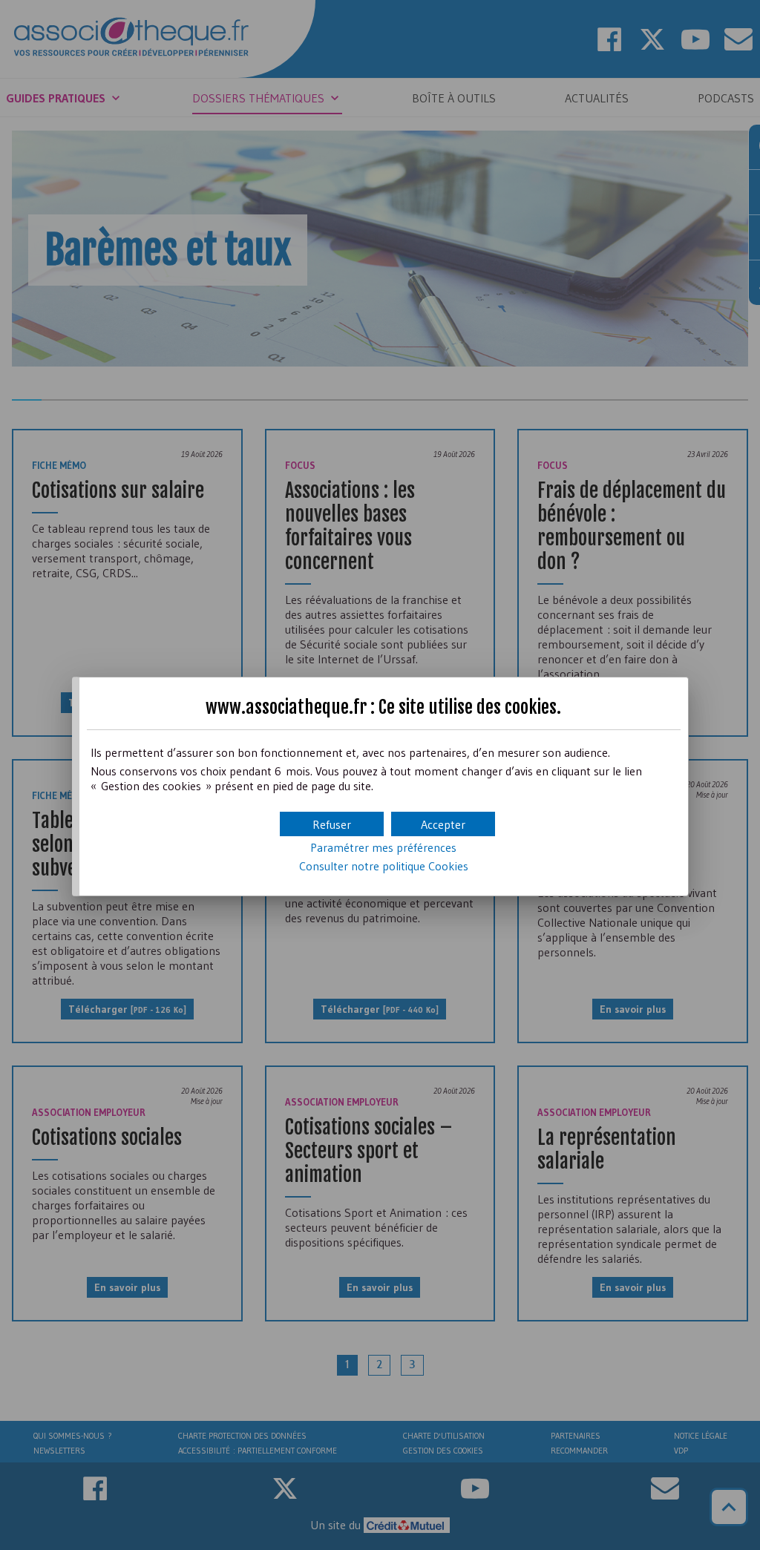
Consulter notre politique (383, 865)
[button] (443, 824)
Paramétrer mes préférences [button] (383, 847)
